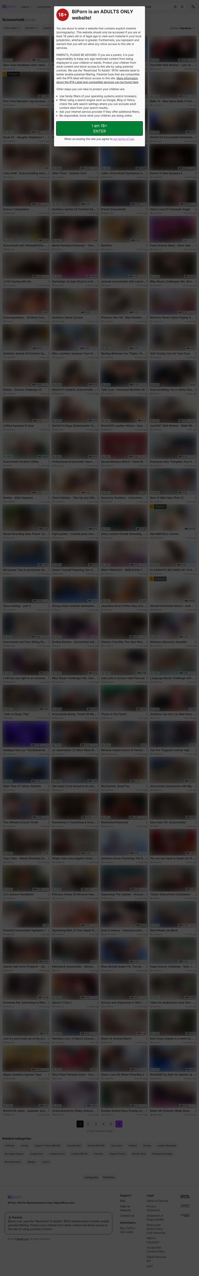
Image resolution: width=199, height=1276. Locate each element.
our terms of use (123, 139)
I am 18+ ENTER (99, 128)
